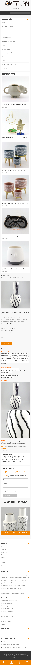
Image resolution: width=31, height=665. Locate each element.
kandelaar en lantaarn (8, 41)
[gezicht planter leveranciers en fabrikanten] (15, 254)
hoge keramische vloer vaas (9, 456)
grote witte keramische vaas (13, 459)
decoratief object (7, 30)
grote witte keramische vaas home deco (16, 532)
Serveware (5, 68)
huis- (2, 547)
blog (2, 565)
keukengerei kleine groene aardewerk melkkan (13, 585)
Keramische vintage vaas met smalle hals (15, 446)
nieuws (3, 557)
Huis (4, 275)
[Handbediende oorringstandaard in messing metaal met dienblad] (15, 122)
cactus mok (4, 624)
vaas (3, 60)
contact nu (6, 343)
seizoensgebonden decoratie (10, 53)
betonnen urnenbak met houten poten (13, 170)
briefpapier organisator (9, 64)
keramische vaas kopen (7, 611)
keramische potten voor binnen (9, 606)
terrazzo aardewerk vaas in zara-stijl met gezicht (13, 593)
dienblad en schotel (8, 26)
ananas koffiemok (6, 621)
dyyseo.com (15, 657)
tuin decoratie (6, 49)
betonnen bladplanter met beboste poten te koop (15, 203)
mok (3, 22)
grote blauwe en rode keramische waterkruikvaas (13, 583)
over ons (3, 549)
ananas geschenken (6, 613)
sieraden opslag (7, 45)
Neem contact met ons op (8, 560)
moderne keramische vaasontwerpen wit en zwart (14, 450)
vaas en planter (6, 37)
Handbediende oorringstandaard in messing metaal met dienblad (15, 137)
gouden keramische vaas (7, 616)
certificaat (4, 554)
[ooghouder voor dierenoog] (15, 221)
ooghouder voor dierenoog (10, 236)
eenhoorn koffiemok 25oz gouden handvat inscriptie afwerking (15, 575)
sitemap (3, 562)
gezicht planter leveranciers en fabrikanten (14, 269)
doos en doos (6, 34)
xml (2, 568)
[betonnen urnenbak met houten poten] (15, 155)
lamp (3, 57)
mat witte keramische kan (7, 591)
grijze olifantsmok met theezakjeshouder (14, 104)
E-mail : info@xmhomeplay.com (11, 644)
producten (4, 552)
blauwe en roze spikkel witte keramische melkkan (13, 580)
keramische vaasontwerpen (8, 608)
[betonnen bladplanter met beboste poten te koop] (15, 188)
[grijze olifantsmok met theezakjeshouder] (15, 89)
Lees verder (5, 107)
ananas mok (4, 619)
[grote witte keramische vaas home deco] (15, 521)
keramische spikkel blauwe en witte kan (11, 588)
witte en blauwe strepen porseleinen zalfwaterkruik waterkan (15, 577)
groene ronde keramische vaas (9, 600)
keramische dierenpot (6, 603)
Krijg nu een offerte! (10, 495)
